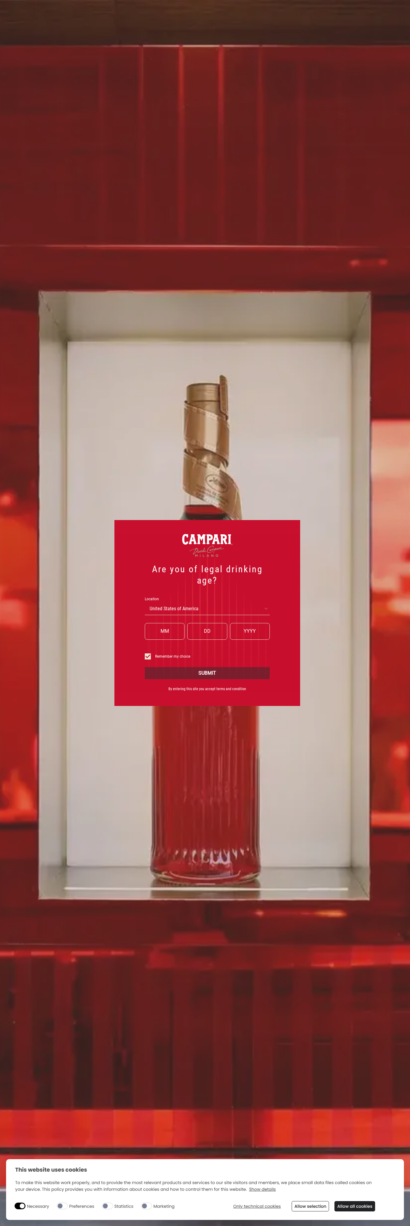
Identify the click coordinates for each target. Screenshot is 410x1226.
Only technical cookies (257, 1206)
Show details (262, 1189)
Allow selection (310, 1206)
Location (152, 599)
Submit (207, 673)
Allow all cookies (354, 1206)
